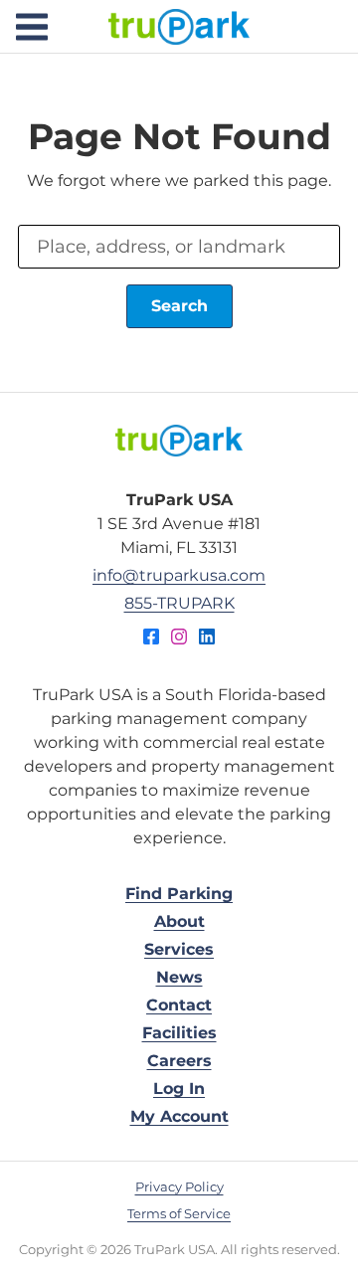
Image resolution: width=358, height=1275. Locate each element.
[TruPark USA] (179, 440)
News (179, 977)
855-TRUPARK (179, 603)
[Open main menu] (32, 26)
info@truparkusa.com (179, 575)
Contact (179, 1005)
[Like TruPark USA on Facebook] (151, 639)
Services (179, 949)
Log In (179, 1088)
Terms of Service (179, 1213)
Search (179, 305)
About (179, 921)
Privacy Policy (179, 1186)
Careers (179, 1060)
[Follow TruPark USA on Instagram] (179, 639)
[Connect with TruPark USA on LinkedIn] (207, 639)
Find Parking (179, 893)
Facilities (179, 1032)
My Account (179, 1116)
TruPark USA (179, 27)
